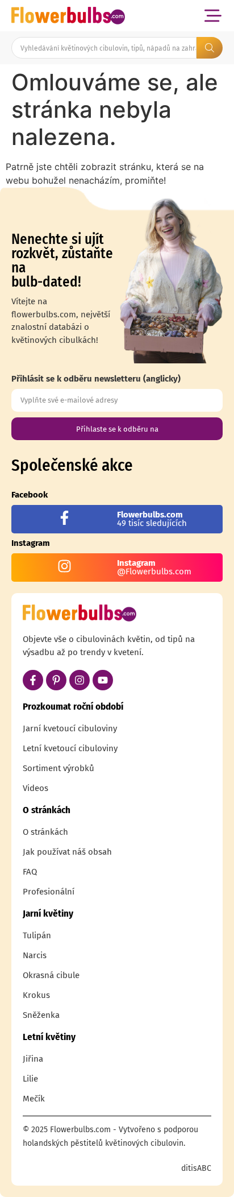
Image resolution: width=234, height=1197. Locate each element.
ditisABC (196, 1168)
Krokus (36, 995)
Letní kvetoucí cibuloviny (70, 748)
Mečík (34, 1099)
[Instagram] (79, 680)
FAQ (30, 872)
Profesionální (48, 892)
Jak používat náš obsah (67, 852)
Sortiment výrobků (58, 768)
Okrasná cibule (51, 975)
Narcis (35, 955)
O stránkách (45, 832)
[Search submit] (210, 48)
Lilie (30, 1079)
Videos (35, 788)
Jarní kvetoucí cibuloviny (70, 728)
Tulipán (37, 935)
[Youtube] (103, 680)
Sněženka (41, 1015)
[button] (213, 16)
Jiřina (33, 1059)
